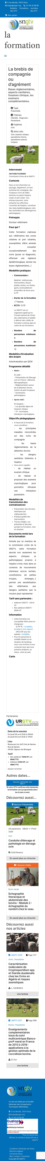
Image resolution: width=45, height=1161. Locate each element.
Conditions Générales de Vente (22, 1149)
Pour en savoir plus (30, 1135)
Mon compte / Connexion (20, 1156)
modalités (28, 627)
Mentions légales (16, 1151)
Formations (24, 8)
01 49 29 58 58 (32, 5)
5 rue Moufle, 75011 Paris (17, 2)
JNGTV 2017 (16, 1020)
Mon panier (12, 15)
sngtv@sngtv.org (14, 5)
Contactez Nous (16, 1154)
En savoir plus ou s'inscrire (22, 858)
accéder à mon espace (23, 629)
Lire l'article (22, 994)
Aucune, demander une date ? (22, 783)
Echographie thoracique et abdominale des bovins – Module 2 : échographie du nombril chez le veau (21, 901)
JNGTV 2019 (16, 955)
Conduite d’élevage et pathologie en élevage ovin (22, 843)
